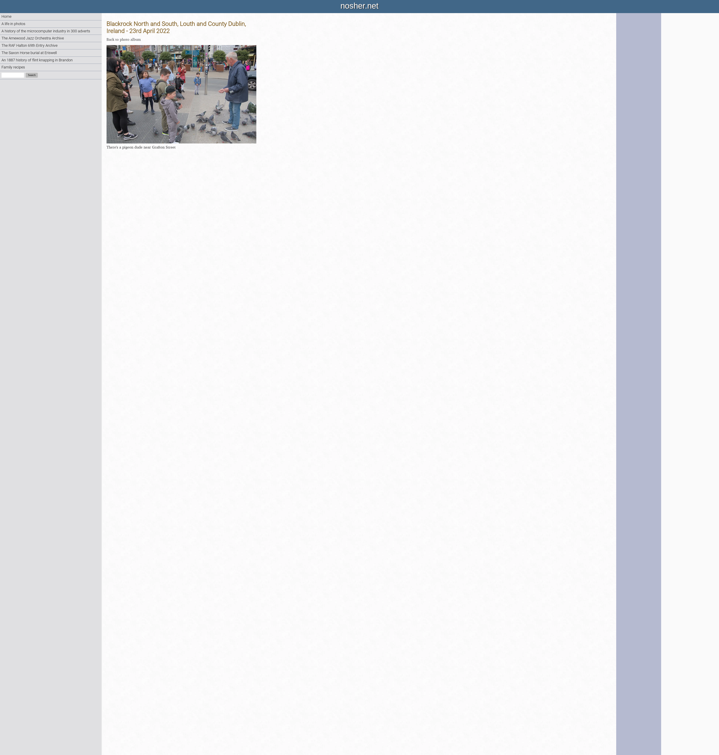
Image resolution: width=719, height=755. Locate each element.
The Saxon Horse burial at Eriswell (29, 53)
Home (6, 16)
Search (32, 75)
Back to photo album (124, 39)
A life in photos (13, 24)
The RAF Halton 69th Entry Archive (29, 45)
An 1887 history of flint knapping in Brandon (37, 60)
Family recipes (13, 67)
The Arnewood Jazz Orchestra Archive (32, 38)
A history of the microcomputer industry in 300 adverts (45, 31)
